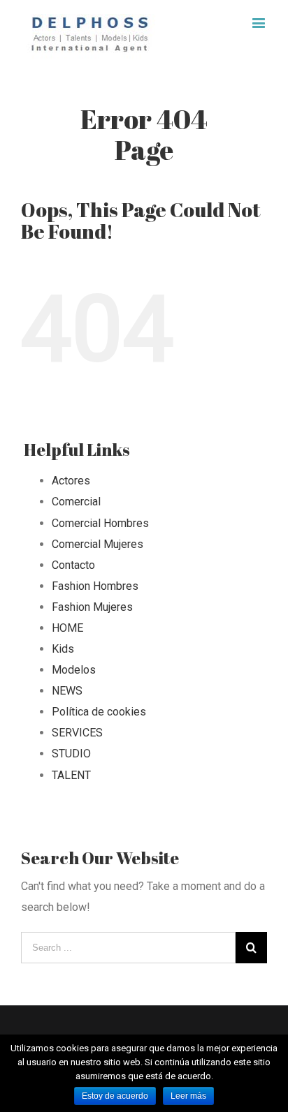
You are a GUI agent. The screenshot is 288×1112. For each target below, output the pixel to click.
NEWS (67, 690)
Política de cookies (99, 711)
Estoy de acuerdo (115, 1096)
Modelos (74, 669)
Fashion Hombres (95, 586)
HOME (67, 628)
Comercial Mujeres (97, 544)
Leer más (188, 1096)
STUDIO (71, 753)
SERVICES (77, 732)
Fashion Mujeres (92, 607)
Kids (63, 648)
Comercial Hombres (100, 523)
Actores (71, 480)
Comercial (76, 501)
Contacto (73, 565)
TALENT (71, 775)
